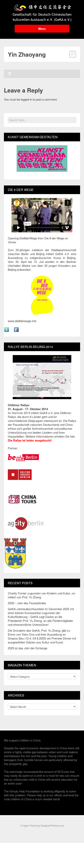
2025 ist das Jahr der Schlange (27, 648)
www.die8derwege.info (22, 321)
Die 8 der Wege (54, 238)
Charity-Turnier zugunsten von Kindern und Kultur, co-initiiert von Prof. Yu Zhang (42, 595)
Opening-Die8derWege (22, 238)
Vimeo (12, 242)
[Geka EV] (42, 12)
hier (72, 436)
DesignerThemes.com (52, 825)
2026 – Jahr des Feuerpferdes (27, 603)
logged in (26, 99)
